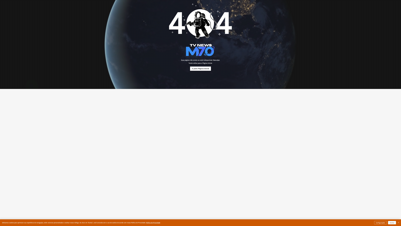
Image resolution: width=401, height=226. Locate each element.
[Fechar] (398, 222)
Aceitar (392, 223)
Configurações (380, 223)
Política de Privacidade (153, 222)
